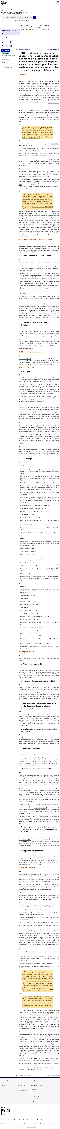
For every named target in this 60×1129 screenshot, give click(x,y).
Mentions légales (18, 1123)
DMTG (22, 20)
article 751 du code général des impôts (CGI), (41, 81)
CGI (50, 998)
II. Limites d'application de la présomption (8, 56)
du (47, 998)
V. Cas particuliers (7, 65)
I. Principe (6, 53)
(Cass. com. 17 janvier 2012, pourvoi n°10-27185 (37, 989)
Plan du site (26, 1123)
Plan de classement (10, 20)
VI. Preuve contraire (7, 67)
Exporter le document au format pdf (2, 37)
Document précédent (24, 49)
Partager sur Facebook (10, 41)
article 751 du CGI (48, 228)
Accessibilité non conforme (7, 1123)
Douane (32, 1091)
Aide (2, 1083)
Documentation (19, 1087)
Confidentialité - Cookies (36, 1123)
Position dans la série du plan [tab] (9, 30)
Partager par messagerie (10, 46)
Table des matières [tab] (7, 27)
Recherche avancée (46, 17)
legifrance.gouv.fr (26, 1119)
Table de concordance (20, 1085)
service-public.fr (15, 1119)
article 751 (42, 998)
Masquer (6, 50)
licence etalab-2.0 (31, 1127)
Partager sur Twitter (2, 46)
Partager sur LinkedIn (6, 46)
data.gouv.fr (37, 1119)
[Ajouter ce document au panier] (6, 37)
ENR (18, 20)
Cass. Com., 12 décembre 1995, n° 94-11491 (37, 137)
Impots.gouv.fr (34, 1098)
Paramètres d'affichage (51, 1123)
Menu (57, 2)
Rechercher (34, 17)
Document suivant (51, 49)
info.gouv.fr (4, 1119)
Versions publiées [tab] (6, 33)
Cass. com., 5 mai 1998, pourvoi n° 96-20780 (39, 1005)
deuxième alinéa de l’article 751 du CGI (34, 1034)
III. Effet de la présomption (6, 60)
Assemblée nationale (35, 1083)
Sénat (32, 1101)
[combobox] (17, 17)
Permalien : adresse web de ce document (2, 41)
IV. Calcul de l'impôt (8, 63)
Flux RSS (17, 1083)
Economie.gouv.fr (34, 1096)
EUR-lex (32, 1094)
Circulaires (33, 1089)
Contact (3, 1085)
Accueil (3, 20)
